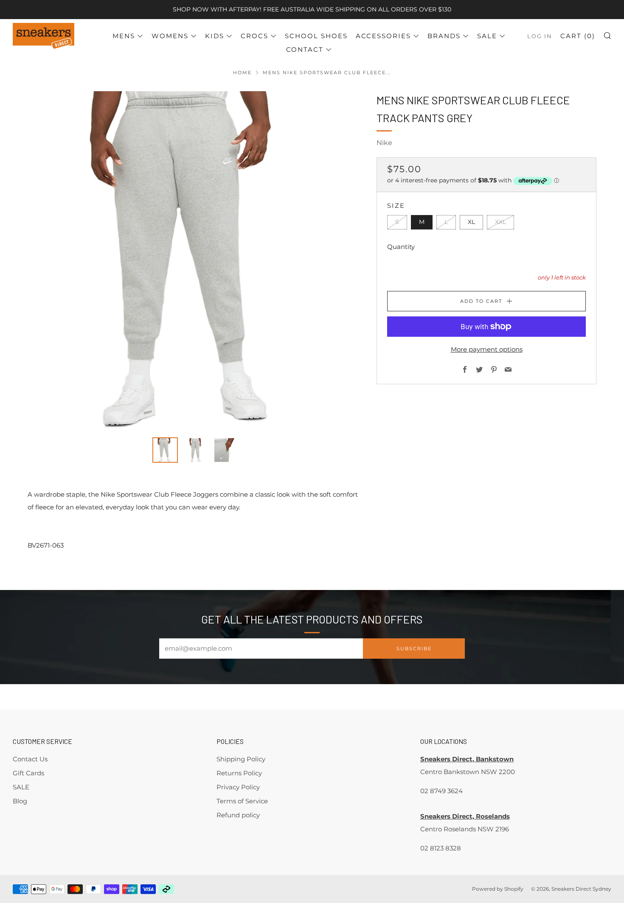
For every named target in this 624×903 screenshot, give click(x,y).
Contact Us (30, 759)
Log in (539, 36)
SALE (487, 36)
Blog (20, 801)
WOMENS (170, 36)
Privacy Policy (238, 787)
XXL (500, 221)
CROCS (254, 36)
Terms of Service (242, 801)
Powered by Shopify (497, 889)
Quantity (401, 247)
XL (471, 221)
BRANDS (444, 36)
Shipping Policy (240, 759)
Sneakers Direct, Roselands (465, 816)
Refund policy (238, 815)
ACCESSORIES (383, 36)
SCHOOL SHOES (316, 36)
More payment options (487, 349)
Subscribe (414, 648)
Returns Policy (239, 773)
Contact (304, 49)
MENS (123, 36)
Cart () (577, 36)
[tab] (165, 450)
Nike (384, 143)
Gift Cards (28, 773)
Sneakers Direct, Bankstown (467, 759)
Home (242, 72)
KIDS (214, 36)
